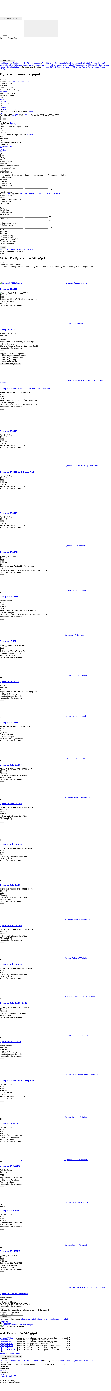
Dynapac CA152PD (9, 682)
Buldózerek (59, 63)
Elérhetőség (18, 1353)
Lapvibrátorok (77, 63)
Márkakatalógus (87, 1361)
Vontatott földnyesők (98, 63)
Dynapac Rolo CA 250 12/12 (14, 1003)
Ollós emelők (93, 65)
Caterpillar (60, 67)
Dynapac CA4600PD (10, 1251)
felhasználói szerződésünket (57, 1319)
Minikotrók (58, 65)
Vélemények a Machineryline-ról (68, 1361)
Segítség (9, 1353)
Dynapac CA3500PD (10, 1123)
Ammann (45, 67)
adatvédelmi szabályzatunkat (32, 1319)
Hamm (67, 67)
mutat (3, 247)
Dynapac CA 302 (6, 1340)
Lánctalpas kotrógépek (44, 65)
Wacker (84, 67)
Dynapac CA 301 (6, 1338)
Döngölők (86, 63)
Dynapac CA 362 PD (8, 1350)
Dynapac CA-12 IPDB (10, 1042)
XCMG (2, 69)
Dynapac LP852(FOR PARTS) (14, 1294)
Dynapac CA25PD (9, 552)
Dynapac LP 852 (8, 641)
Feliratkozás (5, 1317)
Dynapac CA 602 (6, 1342)
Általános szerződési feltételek (11, 1361)
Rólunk (3, 1353)
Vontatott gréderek (7, 65)
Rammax (77, 67)
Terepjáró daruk (81, 65)
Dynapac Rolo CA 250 (11, 765)
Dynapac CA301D (9, 431)
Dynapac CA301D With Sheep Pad (17, 472)
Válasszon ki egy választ (10, 364)
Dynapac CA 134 (6, 1346)
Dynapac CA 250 (6, 1344)
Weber (103, 67)
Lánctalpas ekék (29, 65)
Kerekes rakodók (68, 65)
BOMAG (53, 67)
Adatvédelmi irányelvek (33, 1361)
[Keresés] (41, 28)
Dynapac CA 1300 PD (10, 1210)
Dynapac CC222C (9, 289)
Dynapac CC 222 (6, 1348)
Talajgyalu (18, 65)
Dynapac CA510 (8, 330)
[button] (55, 49)
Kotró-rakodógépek (12, 67)
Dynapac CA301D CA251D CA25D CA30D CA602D (25, 388)
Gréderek (67, 63)
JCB (72, 67)
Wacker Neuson (94, 67)
